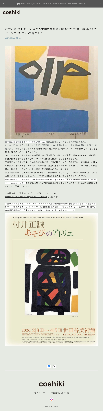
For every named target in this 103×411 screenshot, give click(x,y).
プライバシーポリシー (41, 393)
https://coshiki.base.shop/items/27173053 (26, 197)
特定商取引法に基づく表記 (60, 393)
